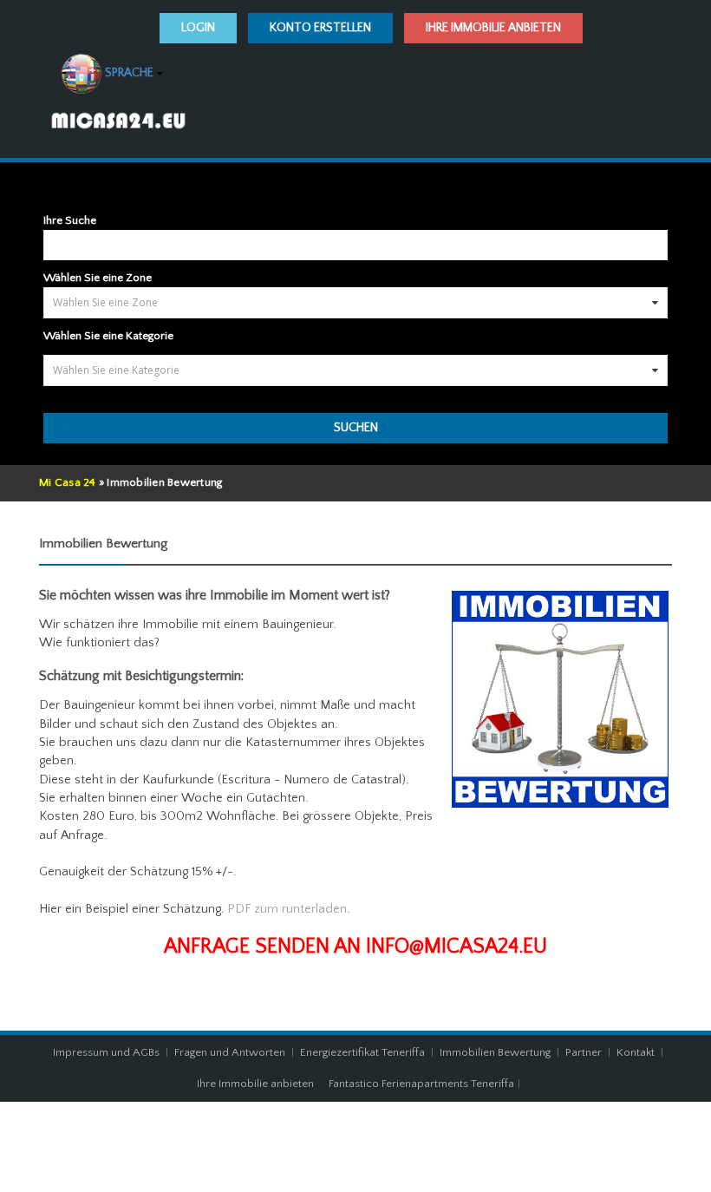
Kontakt (636, 1052)
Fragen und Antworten (229, 1052)
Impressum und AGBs (106, 1052)
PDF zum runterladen (287, 909)
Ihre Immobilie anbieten (493, 28)
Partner (583, 1052)
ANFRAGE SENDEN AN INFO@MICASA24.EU (355, 946)
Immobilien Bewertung (495, 1052)
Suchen (356, 428)
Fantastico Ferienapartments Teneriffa (421, 1083)
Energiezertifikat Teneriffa (362, 1052)
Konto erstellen (320, 28)
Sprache (129, 74)
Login (198, 28)
